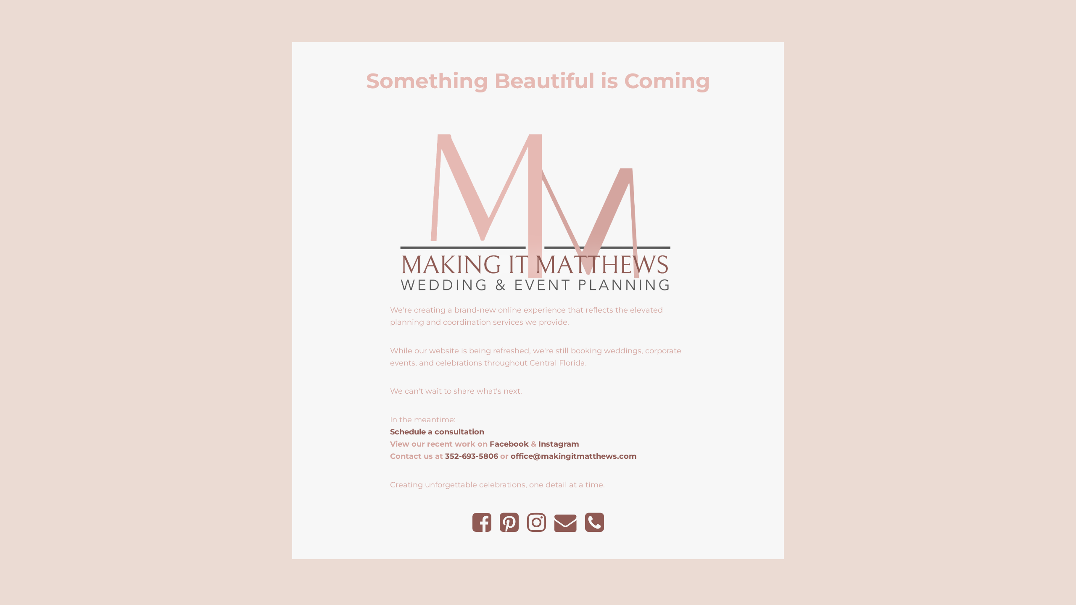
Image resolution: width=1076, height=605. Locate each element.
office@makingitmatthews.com (574, 456)
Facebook (509, 443)
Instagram (558, 443)
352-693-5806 (471, 456)
